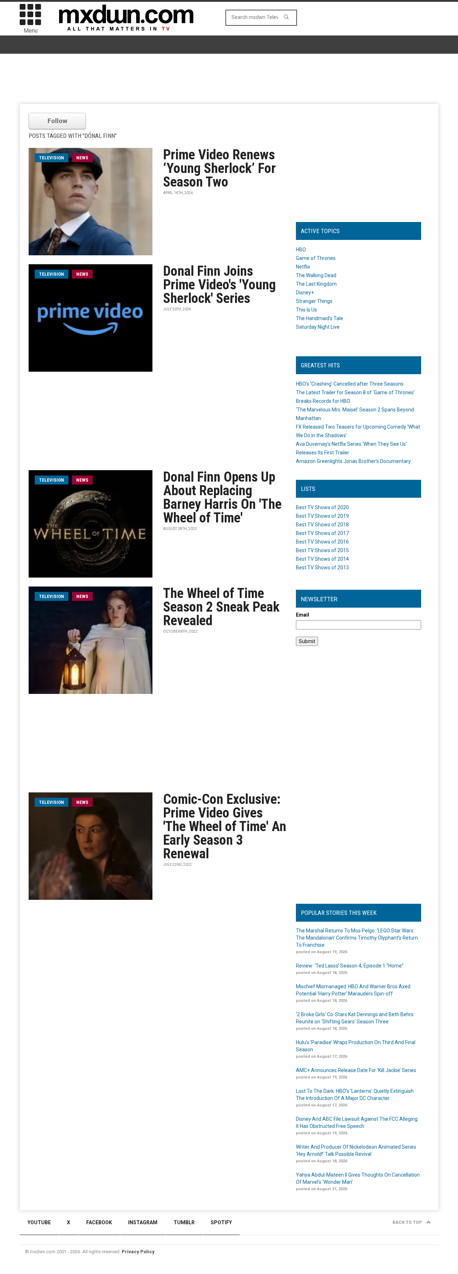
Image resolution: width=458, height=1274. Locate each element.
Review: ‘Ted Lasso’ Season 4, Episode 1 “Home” (350, 966)
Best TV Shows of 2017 (322, 533)
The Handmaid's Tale (319, 318)
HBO (301, 249)
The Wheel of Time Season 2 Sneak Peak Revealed (221, 606)
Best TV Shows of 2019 (322, 516)
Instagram (142, 1222)
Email (302, 615)
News (82, 157)
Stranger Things (314, 301)
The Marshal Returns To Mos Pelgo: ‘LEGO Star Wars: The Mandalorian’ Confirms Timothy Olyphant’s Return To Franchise (357, 938)
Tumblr (184, 1222)
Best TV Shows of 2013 (322, 567)
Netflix (303, 267)
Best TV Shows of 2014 (322, 559)
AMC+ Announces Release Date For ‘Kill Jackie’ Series (356, 1070)
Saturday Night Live (318, 327)
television (51, 157)
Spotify (221, 1222)
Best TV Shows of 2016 (322, 542)
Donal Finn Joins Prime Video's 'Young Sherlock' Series (219, 284)
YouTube (39, 1222)
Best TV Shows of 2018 (322, 524)
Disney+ (305, 292)
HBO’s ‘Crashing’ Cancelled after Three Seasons (350, 384)
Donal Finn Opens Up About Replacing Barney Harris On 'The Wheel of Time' (222, 497)
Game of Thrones (316, 258)
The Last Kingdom (316, 284)
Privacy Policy (138, 1251)
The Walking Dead (316, 275)
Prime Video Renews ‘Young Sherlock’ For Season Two (219, 168)
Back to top (408, 1222)
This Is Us (306, 310)
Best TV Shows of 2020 (322, 507)
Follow (57, 121)
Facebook (99, 1222)
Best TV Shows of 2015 (322, 550)
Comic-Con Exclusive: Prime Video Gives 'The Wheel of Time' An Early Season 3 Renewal (224, 826)
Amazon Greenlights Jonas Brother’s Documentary (353, 461)
